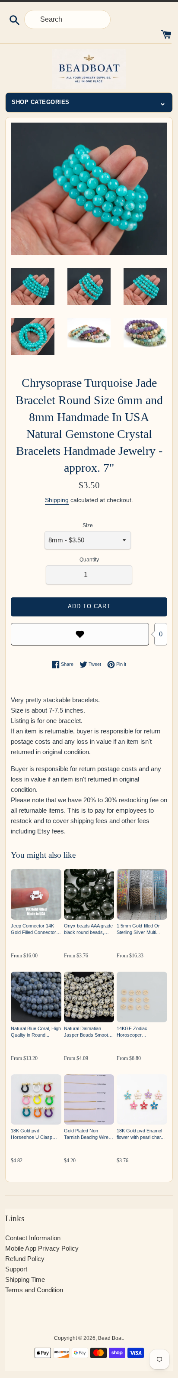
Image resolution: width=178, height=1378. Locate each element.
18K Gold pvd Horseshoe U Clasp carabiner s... (31, 1134)
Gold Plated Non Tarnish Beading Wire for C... (86, 1134)
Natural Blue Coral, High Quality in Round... (36, 1032)
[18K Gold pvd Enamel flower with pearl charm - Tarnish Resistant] (142, 1099)
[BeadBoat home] (89, 69)
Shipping (57, 499)
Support (16, 1269)
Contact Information (32, 1238)
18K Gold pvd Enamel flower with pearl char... (141, 1134)
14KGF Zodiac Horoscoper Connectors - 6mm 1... (140, 1032)
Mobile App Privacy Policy (42, 1248)
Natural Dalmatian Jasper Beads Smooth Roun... (87, 1032)
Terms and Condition (34, 1290)
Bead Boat (110, 1338)
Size (88, 525)
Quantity (89, 560)
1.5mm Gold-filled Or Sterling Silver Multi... (138, 929)
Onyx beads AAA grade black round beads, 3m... (88, 929)
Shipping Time (25, 1279)
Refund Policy (24, 1258)
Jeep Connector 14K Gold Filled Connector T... (33, 929)
